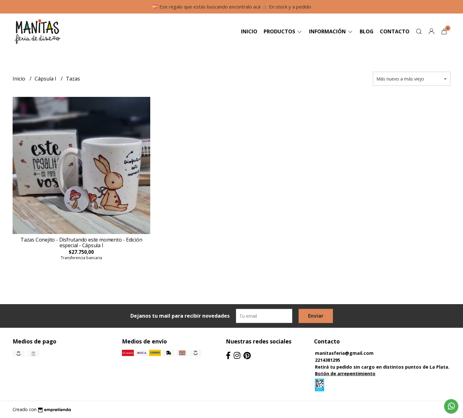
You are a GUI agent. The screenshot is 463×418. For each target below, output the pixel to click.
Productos (280, 31)
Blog (367, 31)
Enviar (315, 315)
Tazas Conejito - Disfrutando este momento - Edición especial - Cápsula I (81, 242)
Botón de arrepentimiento (345, 373)
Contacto (394, 31)
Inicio (249, 31)
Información (328, 31)
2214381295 (327, 360)
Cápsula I (46, 78)
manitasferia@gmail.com (344, 353)
